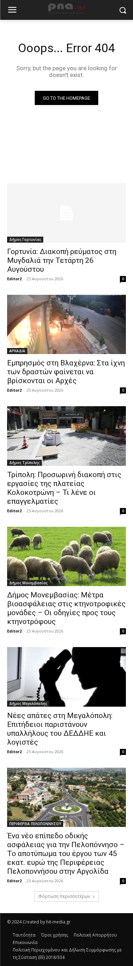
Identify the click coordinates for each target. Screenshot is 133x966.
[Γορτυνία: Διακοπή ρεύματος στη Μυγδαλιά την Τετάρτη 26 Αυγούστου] (66, 213)
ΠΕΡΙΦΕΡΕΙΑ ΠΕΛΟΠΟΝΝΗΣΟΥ (35, 823)
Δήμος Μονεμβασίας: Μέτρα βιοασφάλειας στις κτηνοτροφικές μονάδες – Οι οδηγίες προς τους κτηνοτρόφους (66, 608)
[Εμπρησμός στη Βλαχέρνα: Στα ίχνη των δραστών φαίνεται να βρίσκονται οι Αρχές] (66, 324)
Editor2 (14, 278)
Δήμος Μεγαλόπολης (28, 703)
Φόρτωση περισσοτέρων (64, 896)
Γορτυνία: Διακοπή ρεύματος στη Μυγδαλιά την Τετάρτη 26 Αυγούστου (61, 260)
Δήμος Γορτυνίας (25, 239)
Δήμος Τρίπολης (24, 462)
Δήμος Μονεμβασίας (28, 582)
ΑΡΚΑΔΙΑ (17, 350)
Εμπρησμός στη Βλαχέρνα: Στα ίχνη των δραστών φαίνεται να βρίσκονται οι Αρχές (66, 372)
